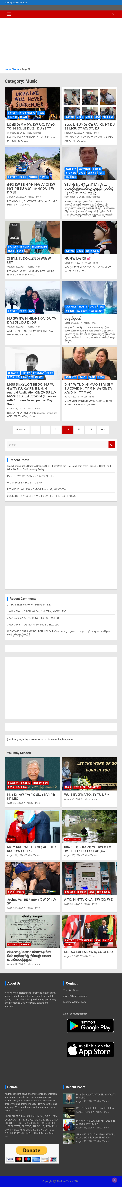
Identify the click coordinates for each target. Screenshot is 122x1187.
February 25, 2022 (16, 133)
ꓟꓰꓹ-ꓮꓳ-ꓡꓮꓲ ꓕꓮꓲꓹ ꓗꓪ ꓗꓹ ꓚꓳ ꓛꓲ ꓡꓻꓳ (88, 952)
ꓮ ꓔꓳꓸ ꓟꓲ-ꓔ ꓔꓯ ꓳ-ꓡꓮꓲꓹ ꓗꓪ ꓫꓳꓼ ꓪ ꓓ (88, 899)
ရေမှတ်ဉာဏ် (72, 318)
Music (41, 113)
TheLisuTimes (34, 133)
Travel (23, 117)
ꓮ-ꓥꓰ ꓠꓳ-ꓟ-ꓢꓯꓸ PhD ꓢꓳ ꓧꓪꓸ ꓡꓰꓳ (40, 618)
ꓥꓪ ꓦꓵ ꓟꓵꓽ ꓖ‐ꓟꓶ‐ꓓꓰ (39, 604)
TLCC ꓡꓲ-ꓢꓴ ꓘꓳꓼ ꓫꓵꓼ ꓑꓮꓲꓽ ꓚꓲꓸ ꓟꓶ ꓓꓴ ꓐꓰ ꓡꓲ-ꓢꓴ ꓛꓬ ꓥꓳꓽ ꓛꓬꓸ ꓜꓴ (89, 126)
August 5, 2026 (71, 956)
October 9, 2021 (72, 323)
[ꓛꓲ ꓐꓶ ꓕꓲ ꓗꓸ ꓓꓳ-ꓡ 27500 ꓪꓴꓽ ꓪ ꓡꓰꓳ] (32, 237)
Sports (20, 892)
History (12, 113)
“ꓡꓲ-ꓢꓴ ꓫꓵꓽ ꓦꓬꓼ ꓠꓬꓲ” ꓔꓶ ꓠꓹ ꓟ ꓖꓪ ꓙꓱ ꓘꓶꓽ (45, 611)
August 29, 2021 (15, 408)
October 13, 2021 (15, 326)
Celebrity (70, 169)
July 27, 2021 (71, 396)
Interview (70, 173)
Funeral (25, 783)
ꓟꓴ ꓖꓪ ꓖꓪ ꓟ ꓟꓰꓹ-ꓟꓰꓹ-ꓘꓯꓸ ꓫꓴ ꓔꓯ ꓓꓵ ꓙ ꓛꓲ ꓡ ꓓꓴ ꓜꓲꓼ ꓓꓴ (31, 320)
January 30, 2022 (15, 196)
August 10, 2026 (15, 964)
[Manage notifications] (114, 1180)
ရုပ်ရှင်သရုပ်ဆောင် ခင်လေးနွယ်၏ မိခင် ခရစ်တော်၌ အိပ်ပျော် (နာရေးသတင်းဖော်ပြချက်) (29, 956)
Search (111, 444)
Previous (21, 429)
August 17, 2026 (72, 855)
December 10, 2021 (74, 196)
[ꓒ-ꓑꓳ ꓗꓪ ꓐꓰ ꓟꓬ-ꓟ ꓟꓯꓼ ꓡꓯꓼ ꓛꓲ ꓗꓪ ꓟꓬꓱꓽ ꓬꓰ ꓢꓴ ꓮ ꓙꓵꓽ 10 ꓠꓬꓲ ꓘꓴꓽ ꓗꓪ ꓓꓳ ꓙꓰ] (32, 163)
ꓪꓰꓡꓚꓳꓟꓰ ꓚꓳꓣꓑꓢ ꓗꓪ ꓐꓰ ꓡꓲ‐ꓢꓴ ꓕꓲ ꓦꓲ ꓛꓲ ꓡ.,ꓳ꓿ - (33, 631)
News (97, 117)
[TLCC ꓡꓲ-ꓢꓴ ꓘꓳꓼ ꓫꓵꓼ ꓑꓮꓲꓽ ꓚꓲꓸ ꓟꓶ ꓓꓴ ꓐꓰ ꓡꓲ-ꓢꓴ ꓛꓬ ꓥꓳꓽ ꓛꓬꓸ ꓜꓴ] (89, 103)
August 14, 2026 (15, 907)
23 (79, 429)
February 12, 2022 (73, 133)
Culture (69, 117)
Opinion (92, 173)
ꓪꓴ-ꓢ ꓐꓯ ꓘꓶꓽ (94, 787)
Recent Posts (75, 1087)
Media (80, 117)
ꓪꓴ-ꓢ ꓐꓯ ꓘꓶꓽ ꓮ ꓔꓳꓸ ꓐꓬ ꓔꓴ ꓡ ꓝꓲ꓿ (24, 482)
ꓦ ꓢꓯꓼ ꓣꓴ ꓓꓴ (80, 787)
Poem (101, 173)
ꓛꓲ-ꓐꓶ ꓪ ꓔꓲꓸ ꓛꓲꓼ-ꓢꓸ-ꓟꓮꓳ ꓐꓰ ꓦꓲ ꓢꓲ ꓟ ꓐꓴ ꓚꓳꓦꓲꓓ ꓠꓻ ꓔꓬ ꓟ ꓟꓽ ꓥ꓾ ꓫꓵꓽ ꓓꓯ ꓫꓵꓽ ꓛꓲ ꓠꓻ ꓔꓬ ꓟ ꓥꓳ (88, 388)
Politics (12, 117)
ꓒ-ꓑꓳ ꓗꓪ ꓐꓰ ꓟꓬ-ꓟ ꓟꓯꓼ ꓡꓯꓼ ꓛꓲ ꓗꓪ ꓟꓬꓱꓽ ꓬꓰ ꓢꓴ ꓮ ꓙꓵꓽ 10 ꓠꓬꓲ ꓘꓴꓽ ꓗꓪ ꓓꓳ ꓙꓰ (31, 188)
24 (90, 429)
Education (84, 169)
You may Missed (19, 753)
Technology (92, 251)
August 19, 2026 (15, 855)
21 (56, 429)
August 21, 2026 (15, 803)
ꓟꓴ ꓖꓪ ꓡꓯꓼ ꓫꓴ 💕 (77, 258)
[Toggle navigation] (9, 14)
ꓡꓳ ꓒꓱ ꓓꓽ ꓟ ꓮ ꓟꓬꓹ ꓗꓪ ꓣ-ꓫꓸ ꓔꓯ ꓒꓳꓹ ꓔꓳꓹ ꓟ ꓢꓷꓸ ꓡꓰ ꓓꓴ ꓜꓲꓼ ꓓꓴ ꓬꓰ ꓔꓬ (31, 126)
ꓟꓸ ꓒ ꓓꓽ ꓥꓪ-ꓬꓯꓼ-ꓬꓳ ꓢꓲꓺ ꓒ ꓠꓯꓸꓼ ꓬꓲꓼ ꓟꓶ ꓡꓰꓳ (30, 476)
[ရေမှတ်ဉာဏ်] (89, 297)
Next (103, 429)
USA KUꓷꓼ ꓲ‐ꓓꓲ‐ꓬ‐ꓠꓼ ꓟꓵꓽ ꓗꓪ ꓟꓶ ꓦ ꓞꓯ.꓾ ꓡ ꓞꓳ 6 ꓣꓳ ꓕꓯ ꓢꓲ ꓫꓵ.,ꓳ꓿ (41, 496)
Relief (76, 840)
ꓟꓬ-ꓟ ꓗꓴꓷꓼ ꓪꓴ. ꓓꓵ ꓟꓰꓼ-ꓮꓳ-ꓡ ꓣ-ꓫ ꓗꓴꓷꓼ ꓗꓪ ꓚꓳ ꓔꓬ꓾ (37, 489)
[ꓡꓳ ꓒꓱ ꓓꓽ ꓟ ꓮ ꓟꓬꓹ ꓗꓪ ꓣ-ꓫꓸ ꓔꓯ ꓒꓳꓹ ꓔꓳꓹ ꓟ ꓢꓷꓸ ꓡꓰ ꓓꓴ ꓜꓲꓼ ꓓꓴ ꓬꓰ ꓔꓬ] (32, 103)
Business (13, 247)
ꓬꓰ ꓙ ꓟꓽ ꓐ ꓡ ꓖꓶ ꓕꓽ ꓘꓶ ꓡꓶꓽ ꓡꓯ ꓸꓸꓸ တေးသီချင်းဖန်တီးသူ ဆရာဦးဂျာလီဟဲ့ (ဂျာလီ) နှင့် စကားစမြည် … (88, 188)
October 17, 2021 (15, 266)
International (27, 113)
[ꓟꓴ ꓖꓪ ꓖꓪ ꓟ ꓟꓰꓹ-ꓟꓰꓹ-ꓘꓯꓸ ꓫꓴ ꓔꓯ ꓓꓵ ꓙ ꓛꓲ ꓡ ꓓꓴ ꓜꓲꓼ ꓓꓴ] (32, 297)
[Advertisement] (61, 44)
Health (83, 307)
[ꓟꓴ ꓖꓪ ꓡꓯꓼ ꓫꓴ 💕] (89, 237)
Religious (108, 117)
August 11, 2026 (72, 904)
